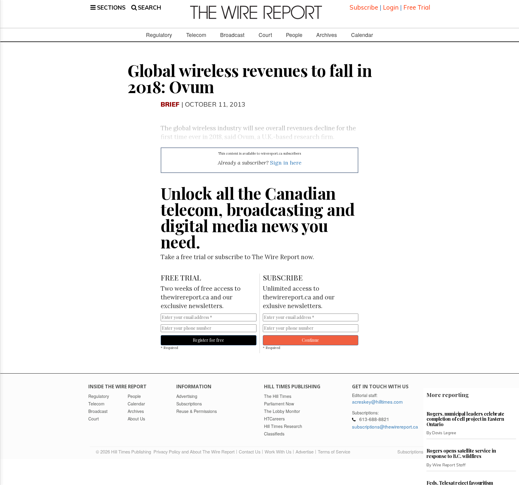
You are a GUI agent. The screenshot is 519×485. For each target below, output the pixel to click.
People (294, 34)
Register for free (208, 340)
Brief (170, 104)
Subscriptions (410, 451)
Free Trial (416, 7)
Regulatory (159, 34)
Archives (326, 34)
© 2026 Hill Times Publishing (124, 451)
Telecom (196, 34)
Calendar (362, 34)
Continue (310, 340)
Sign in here (286, 162)
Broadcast (232, 34)
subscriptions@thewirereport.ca (385, 426)
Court (265, 34)
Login (391, 7)
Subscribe (364, 7)
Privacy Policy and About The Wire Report (194, 451)
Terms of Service (334, 451)
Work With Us (278, 451)
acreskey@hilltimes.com (377, 401)
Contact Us (249, 451)
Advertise (305, 451)
